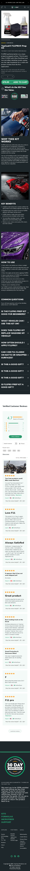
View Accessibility (16, 865)
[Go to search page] (5, 7)
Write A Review (15, 436)
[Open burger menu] (28, 7)
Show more (6, 454)
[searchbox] (9, 443)
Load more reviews (15, 731)
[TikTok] (15, 856)
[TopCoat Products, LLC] (15, 7)
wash (9, 450)
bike (19, 450)
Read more (19, 495)
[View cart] (25, 7)
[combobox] (21, 457)
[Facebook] (18, 856)
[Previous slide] (1, 2)
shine (14, 450)
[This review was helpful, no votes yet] (20, 501)
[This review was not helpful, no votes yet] (23, 501)
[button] (5, 7)
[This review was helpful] (20, 722)
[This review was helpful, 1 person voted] (20, 562)
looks (4, 450)
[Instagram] (11, 856)
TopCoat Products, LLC (20, 864)
